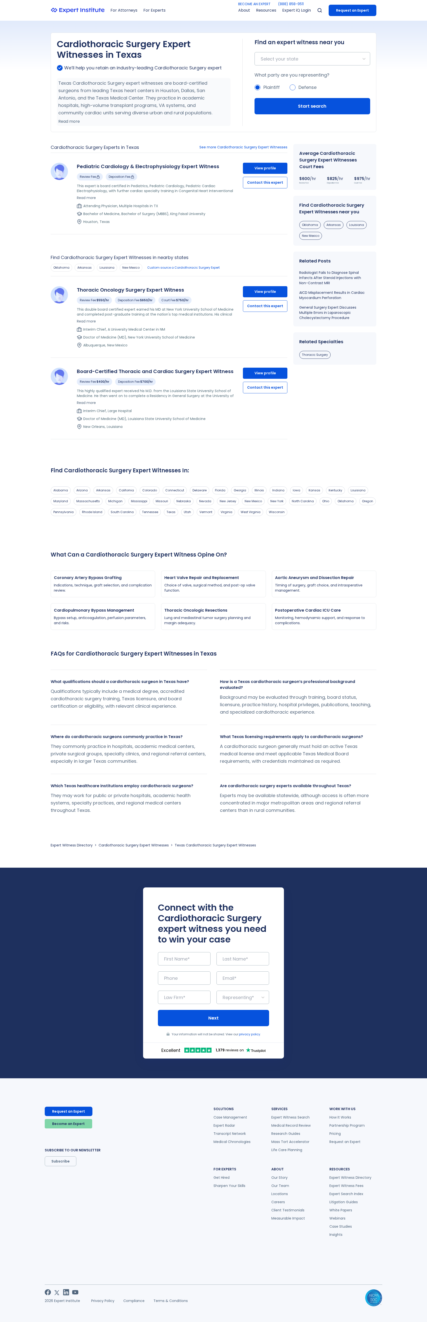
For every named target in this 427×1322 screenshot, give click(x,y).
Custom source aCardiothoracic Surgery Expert (183, 267)
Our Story (279, 1177)
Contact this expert (265, 182)
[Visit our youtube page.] (75, 1292)
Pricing (335, 1133)
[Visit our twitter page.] (57, 1292)
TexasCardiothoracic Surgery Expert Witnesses (215, 845)
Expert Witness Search (290, 1117)
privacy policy (249, 1034)
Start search (312, 106)
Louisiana (107, 267)
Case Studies (340, 1226)
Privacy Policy (102, 1301)
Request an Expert (352, 10)
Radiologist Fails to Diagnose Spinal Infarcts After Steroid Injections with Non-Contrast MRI (330, 277)
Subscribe (60, 1161)
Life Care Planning (286, 1150)
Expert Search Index (346, 1194)
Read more (69, 121)
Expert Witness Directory (72, 845)
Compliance (134, 1301)
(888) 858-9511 (291, 3)
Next (213, 1018)
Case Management (230, 1117)
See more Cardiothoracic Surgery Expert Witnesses (243, 147)
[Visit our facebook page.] (48, 1292)
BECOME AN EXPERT (254, 3)
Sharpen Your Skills (229, 1185)
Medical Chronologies (232, 1142)
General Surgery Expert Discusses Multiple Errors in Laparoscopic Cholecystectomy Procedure (327, 312)
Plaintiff (271, 87)
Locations (279, 1194)
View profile (265, 168)
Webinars (337, 1218)
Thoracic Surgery (315, 355)
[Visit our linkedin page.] (66, 1292)
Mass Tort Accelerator (290, 1142)
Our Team (280, 1185)
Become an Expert (68, 1123)
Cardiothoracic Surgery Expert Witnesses (134, 845)
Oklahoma (61, 267)
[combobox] (261, 59)
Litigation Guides (343, 1202)
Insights (335, 1234)
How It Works (340, 1117)
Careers (278, 1202)
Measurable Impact (288, 1218)
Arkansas (84, 267)
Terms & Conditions (170, 1301)
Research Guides (285, 1133)
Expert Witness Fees (346, 1185)
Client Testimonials (287, 1210)
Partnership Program (347, 1125)
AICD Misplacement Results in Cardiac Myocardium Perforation (332, 295)
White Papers (340, 1210)
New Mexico (131, 267)
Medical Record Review (291, 1125)
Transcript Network (230, 1133)
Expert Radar (224, 1125)
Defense (308, 87)
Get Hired (222, 1177)
